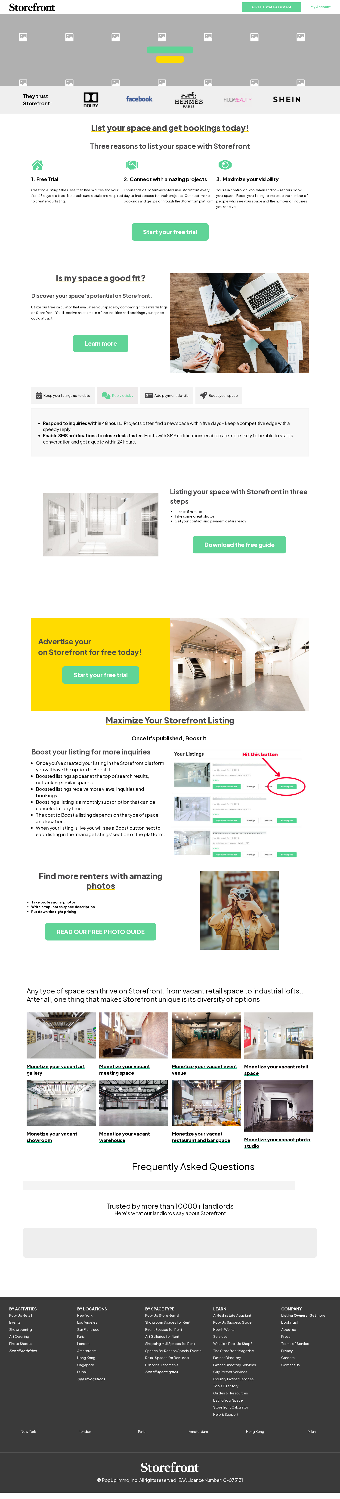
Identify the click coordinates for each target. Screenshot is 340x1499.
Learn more (101, 343)
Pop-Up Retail (20, 1315)
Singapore (85, 1364)
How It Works (224, 1329)
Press (286, 1336)
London (83, 1343)
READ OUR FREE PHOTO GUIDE (101, 931)
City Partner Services (230, 1371)
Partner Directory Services (234, 1364)
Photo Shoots (20, 1343)
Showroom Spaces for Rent (167, 1322)
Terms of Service (295, 1343)
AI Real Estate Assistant (271, 7)
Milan (312, 1431)
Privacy (287, 1350)
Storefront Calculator (230, 1407)
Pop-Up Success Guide (232, 1322)
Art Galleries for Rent (162, 1336)
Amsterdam (86, 1350)
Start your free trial (170, 232)
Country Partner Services (233, 1379)
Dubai (82, 1371)
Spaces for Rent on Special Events (173, 1350)
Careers (288, 1357)
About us (288, 1329)
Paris (81, 1336)
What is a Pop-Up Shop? (232, 1343)
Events (15, 1322)
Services (220, 1336)
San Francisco (88, 1329)
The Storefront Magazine (233, 1350)
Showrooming (20, 1329)
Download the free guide (239, 544)
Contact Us (290, 1364)
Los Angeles (87, 1322)
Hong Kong (86, 1357)
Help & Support (225, 1414)
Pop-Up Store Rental (162, 1315)
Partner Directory (227, 1357)
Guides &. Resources (230, 1393)
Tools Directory (225, 1386)
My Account (320, 7)
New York (85, 1315)
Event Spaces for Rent (163, 1329)
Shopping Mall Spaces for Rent (170, 1343)
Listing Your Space (228, 1400)
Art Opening (19, 1336)
